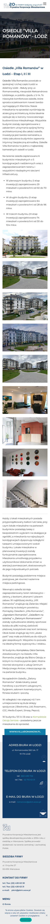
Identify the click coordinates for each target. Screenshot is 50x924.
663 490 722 (27, 776)
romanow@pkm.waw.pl (29, 802)
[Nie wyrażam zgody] (46, 915)
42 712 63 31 (29, 779)
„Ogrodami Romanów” (15, 615)
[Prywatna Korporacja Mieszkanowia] (24, 7)
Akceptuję (25, 920)
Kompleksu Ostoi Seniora (30, 650)
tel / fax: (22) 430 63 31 (13, 886)
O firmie (6, 904)
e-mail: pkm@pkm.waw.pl (16, 890)
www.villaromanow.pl (25, 731)
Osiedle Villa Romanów (15, 80)
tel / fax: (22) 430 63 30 (13, 883)
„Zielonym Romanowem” (28, 618)
